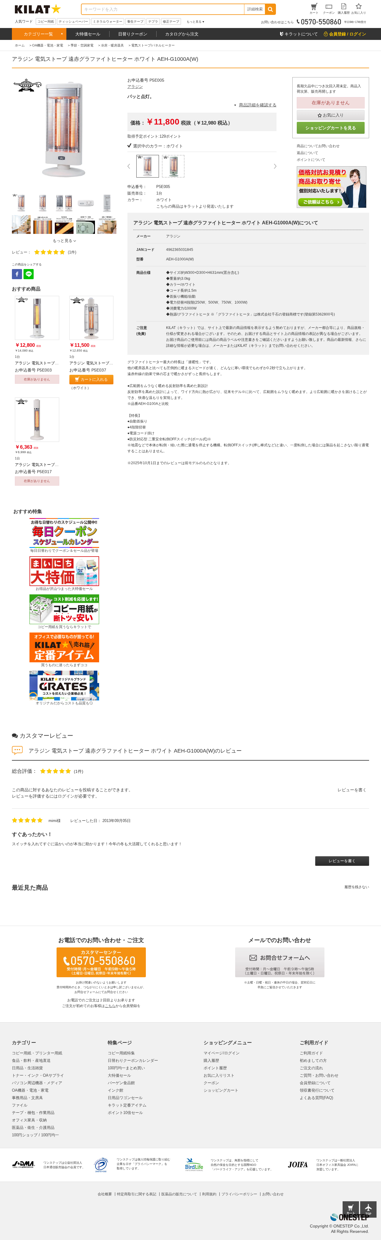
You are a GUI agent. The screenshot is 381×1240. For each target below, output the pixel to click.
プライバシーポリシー (239, 1194)
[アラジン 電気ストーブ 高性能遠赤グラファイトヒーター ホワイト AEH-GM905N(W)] (37, 318)
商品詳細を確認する (258, 104)
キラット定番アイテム (127, 1105)
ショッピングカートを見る (330, 127)
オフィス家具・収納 (29, 1120)
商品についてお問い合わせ (318, 146)
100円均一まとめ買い (126, 1068)
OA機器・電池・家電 (30, 1090)
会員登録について (315, 1083)
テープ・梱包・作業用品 (33, 1112)
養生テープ (135, 21)
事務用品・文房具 (27, 1098)
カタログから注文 (182, 34)
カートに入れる (94, 379)
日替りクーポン (132, 34)
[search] (270, 9)
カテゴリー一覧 (38, 34)
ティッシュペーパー (73, 21)
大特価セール (87, 34)
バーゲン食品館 (121, 1083)
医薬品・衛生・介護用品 (33, 1127)
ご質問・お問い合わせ (319, 1075)
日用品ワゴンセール (125, 1098)
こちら (110, 1006)
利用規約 (209, 1194)
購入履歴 (211, 1060)
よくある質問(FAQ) (316, 1098)
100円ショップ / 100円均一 (35, 1135)
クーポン (211, 1083)
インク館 (115, 1090)
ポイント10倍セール (125, 1112)
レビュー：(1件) (44, 252)
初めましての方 (313, 1060)
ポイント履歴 (215, 1068)
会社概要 (105, 1194)
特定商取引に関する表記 (136, 1194)
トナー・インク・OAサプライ (38, 1075)
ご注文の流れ (311, 1068)
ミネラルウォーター (107, 21)
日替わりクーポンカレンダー (133, 1060)
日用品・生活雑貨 (27, 1068)
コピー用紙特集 (121, 1053)
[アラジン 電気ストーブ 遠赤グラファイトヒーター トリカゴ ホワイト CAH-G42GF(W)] (91, 318)
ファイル (19, 1105)
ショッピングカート (221, 1090)
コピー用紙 (46, 21)
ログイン (66, 796)
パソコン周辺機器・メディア (37, 1083)
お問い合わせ (273, 1194)
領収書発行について (317, 1090)
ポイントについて (311, 160)
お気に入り (333, 115)
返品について (307, 153)
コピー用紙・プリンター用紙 (37, 1053)
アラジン (135, 86)
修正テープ (171, 21)
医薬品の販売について (179, 1194)
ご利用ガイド (311, 1053)
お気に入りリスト (219, 1075)
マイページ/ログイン (222, 1053)
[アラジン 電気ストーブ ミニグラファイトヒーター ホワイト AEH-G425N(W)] (37, 419)
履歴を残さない (356, 887)
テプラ (153, 21)
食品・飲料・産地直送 (31, 1060)
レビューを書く (352, 789)
